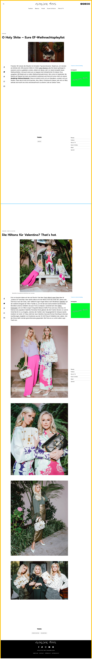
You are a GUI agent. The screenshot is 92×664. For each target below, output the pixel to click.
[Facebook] (81, 4)
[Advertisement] (45, 20)
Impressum (48, 653)
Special (72, 150)
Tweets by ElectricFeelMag (77, 65)
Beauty (37, 8)
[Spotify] (89, 4)
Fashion (30, 8)
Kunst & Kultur (51, 8)
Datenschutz (55, 653)
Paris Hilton (35, 633)
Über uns (35, 653)
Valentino (62, 302)
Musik (43, 8)
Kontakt (41, 653)
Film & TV (61, 8)
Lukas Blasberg (43, 68)
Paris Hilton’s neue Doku (51, 297)
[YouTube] (87, 4)
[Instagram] (85, 4)
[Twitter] (83, 4)
